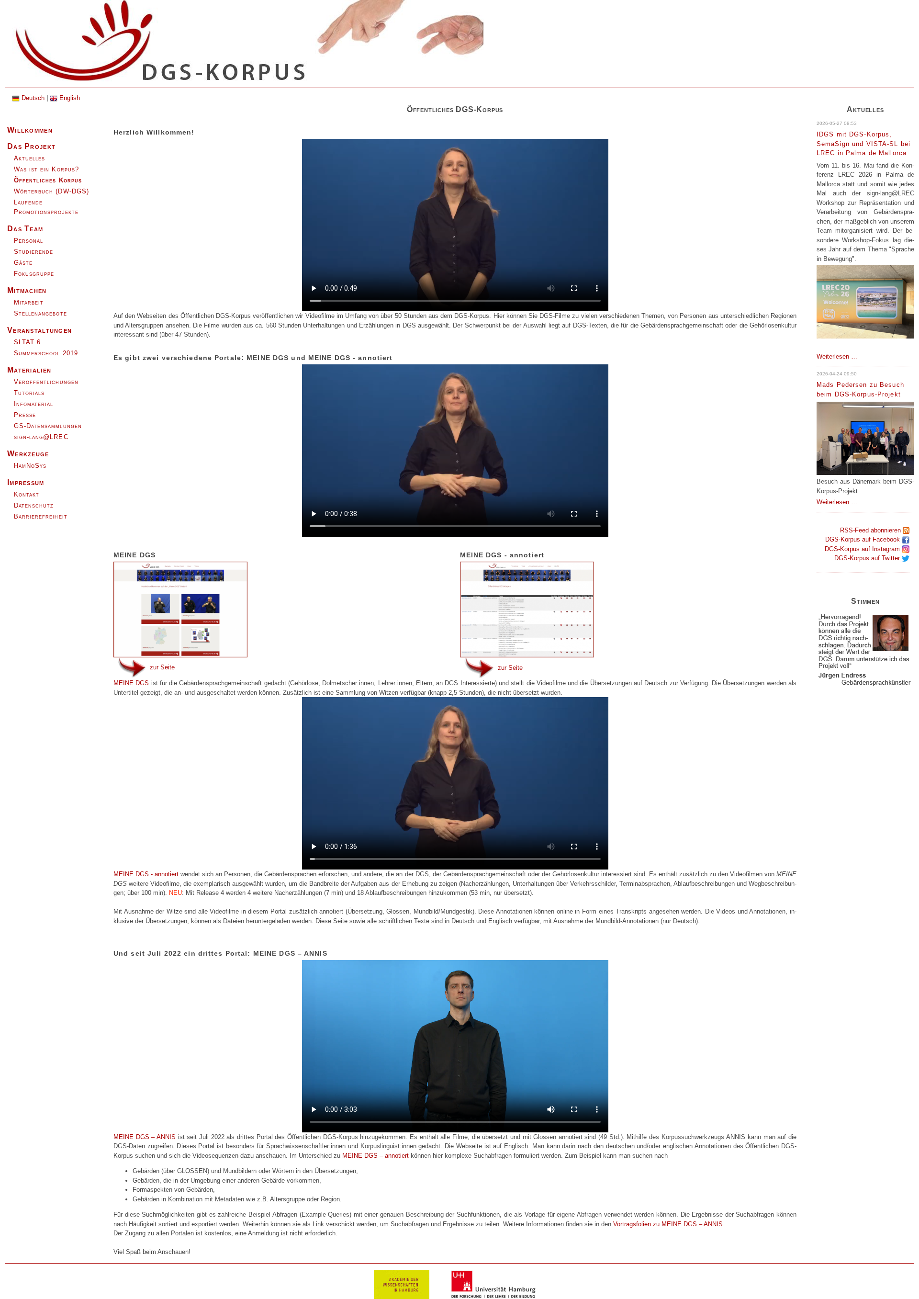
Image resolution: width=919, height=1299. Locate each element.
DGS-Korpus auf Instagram (863, 549)
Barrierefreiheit (40, 516)
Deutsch (32, 98)
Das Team (25, 229)
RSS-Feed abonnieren (871, 530)
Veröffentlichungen (46, 381)
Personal (28, 240)
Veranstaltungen (39, 330)
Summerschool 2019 (46, 353)
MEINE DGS (132, 683)
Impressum (26, 482)
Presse (25, 414)
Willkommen (30, 130)
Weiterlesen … (837, 356)
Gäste (23, 262)
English (68, 98)
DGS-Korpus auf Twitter (868, 558)
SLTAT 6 (27, 342)
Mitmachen (27, 290)
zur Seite (162, 666)
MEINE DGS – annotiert (375, 1155)
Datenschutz (34, 505)
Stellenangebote (40, 313)
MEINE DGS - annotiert (146, 874)
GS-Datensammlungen (48, 425)
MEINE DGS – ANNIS (691, 1224)
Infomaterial (33, 403)
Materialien (29, 370)
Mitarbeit (29, 302)
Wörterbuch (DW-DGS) (51, 191)
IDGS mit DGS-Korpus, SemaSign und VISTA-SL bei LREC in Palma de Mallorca (863, 144)
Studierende (33, 251)
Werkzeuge (28, 454)
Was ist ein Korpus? (46, 169)
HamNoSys (30, 465)
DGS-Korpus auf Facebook (863, 539)
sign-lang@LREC (41, 437)
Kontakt (26, 494)
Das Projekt (31, 146)
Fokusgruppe (34, 273)
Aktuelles (29, 158)
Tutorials (29, 392)
